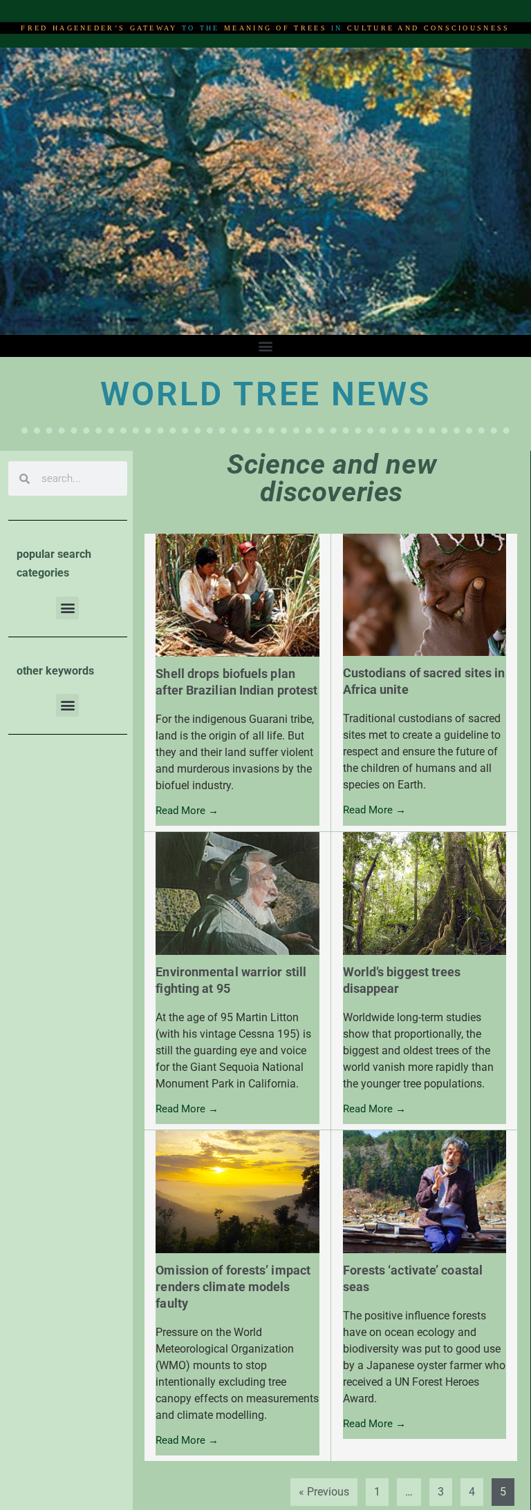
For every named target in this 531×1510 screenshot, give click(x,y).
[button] (265, 346)
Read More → (187, 811)
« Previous (324, 1491)
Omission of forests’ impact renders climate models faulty (233, 1286)
